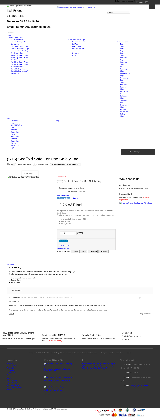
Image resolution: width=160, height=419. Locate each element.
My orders (10, 378)
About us (10, 375)
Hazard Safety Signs (18, 69)
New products (12, 366)
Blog (57, 121)
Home (9, 35)
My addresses (12, 383)
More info (10, 264)
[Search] (152, 7)
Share (84, 251)
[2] (60, 191)
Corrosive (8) (89, 366)
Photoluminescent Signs (77, 40)
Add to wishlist (64, 246)
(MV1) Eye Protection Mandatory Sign (58, 380)
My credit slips (12, 380)
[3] (62, 191)
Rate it (75, 198)
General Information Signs (20, 49)
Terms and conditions (14, 387)
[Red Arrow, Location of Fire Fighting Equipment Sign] (61, 365)
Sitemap (10, 389)
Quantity (80, 233)
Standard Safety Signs (15, 37)
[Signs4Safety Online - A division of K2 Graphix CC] (80, 15)
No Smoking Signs (123, 69)
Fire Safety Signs (17, 40)
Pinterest (104, 251)
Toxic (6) (98, 364)
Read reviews (64, 198)
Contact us (11, 373)
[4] (64, 191)
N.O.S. (96, 366)
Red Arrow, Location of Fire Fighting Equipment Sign (57, 370)
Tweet (75, 251)
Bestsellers (11, 368)
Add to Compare (63, 249)
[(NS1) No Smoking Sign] (54, 387)
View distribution (63, 195)
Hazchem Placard (88, 364)
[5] (66, 191)
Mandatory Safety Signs (19, 55)
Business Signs (122, 42)
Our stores (10, 370)
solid (87, 368)
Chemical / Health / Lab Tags (15, 145)
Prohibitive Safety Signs (19, 62)
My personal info (13, 385)
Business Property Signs (123, 87)
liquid (91, 368)
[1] (57, 191)
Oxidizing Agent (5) (101, 368)
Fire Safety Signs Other (19, 46)
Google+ (93, 251)
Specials (10, 364)
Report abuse (145, 314)
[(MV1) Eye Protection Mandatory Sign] (59, 377)
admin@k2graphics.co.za (139, 386)
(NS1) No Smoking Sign (53, 390)
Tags (8, 118)
